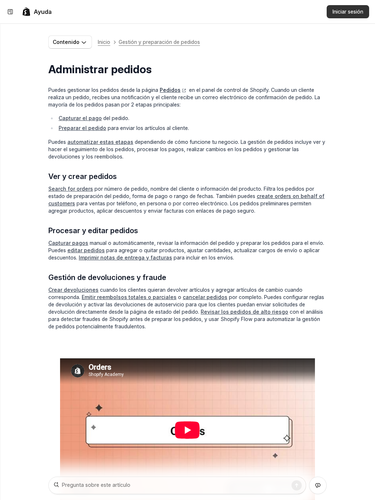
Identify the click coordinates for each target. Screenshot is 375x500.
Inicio (104, 42)
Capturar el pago (80, 118)
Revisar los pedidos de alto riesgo (244, 312)
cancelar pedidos (205, 297)
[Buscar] (297, 485)
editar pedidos (86, 250)
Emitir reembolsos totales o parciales (129, 297)
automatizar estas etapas (100, 142)
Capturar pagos (68, 243)
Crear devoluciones (73, 290)
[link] (37, 11)
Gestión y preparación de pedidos (159, 42)
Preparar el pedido (82, 128)
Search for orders (70, 189)
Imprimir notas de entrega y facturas (125, 257)
